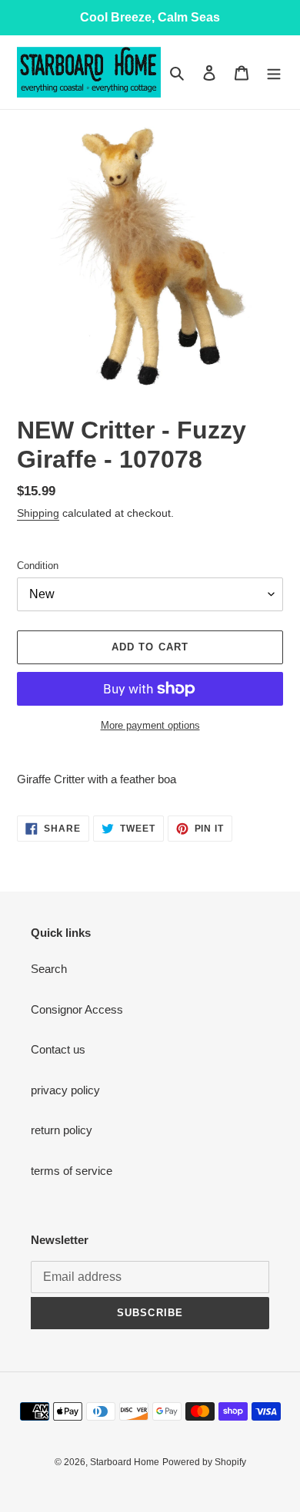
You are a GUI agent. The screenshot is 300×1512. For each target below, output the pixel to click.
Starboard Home (124, 1462)
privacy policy (65, 1090)
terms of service (71, 1170)
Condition (37, 565)
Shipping (38, 513)
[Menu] (274, 72)
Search (49, 968)
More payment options (150, 725)
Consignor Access (77, 1009)
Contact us (58, 1049)
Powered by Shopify (204, 1462)
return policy (61, 1129)
